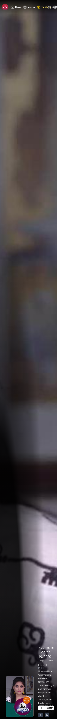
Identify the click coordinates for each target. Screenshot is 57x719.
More (48, 703)
